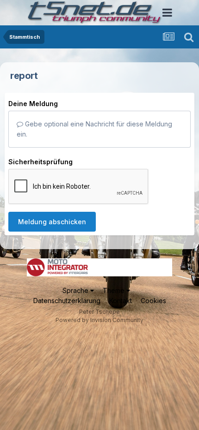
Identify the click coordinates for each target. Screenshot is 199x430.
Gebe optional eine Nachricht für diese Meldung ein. (94, 129)
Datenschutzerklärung (66, 301)
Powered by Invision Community (99, 320)
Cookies (153, 301)
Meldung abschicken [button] (52, 222)
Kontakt (120, 301)
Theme (114, 290)
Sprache (76, 290)
